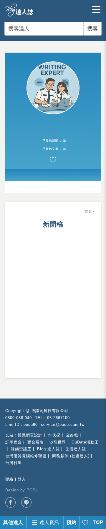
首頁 (88, 212)
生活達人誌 (75, 449)
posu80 (31, 424)
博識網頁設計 (30, 435)
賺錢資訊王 (21, 449)
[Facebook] (10, 502)
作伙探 (54, 435)
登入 (22, 479)
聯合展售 (35, 442)
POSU (32, 490)
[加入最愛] (53, 159)
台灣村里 (13, 463)
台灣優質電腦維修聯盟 (26, 456)
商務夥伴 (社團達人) (71, 456)
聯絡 (9, 479)
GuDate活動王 (85, 442)
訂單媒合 (13, 442)
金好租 (72, 435)
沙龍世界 (57, 442)
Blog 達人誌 (48, 449)
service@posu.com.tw (63, 424)
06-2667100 (58, 418)
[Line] (26, 502)
